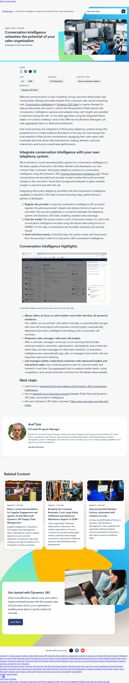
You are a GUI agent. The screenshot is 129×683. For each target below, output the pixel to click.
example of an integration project (51, 393)
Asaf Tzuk (10, 45)
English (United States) (8, 674)
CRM (30, 81)
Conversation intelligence (39, 104)
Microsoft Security (17, 666)
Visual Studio (107, 669)
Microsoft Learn (14, 669)
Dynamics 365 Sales (29, 90)
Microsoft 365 (41, 666)
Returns (53, 658)
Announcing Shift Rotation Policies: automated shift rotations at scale (103, 512)
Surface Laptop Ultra (30, 656)
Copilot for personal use (88, 656)
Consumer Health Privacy (10, 682)
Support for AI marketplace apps (33, 669)
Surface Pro (4, 656)
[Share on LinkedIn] (34, 71)
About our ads (103, 682)
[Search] (123, 11)
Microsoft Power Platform (58, 666)
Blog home (9, 11)
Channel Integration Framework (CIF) (80, 173)
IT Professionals (56, 81)
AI (22, 81)
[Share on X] (30, 71)
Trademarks (75, 682)
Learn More (15, 622)
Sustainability (77, 672)
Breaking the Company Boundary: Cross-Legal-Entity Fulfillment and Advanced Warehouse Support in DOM (63, 514)
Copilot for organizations (68, 656)
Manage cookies (53, 682)
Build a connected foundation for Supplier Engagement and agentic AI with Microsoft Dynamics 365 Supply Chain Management (22, 516)
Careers (116, 669)
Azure (113, 666)
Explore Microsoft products (108, 656)
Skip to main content (8, 1)
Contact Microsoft (34, 682)
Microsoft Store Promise (93, 658)
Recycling (94, 682)
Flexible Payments (110, 658)
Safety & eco (85, 682)
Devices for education (16, 661)
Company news (14, 672)
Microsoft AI (5, 666)
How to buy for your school (79, 661)
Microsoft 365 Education (59, 661)
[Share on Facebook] (25, 71)
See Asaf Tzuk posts (36, 447)
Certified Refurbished (76, 658)
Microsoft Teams (74, 666)
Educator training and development (104, 661)
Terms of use (65, 682)
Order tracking (61, 658)
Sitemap (23, 682)
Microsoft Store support (39, 658)
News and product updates (89, 81)
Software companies (94, 669)
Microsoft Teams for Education (37, 661)
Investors (39, 672)
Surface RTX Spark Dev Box (48, 656)
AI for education (23, 664)
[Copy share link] (21, 71)
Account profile (10, 658)
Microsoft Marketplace (77, 669)
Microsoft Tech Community (57, 669)
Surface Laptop (15, 656)
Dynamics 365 (30, 666)
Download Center (23, 658)
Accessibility (66, 672)
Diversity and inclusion (52, 672)
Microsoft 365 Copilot (89, 666)
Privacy (44, 682)
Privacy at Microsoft (28, 672)
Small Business (104, 666)
